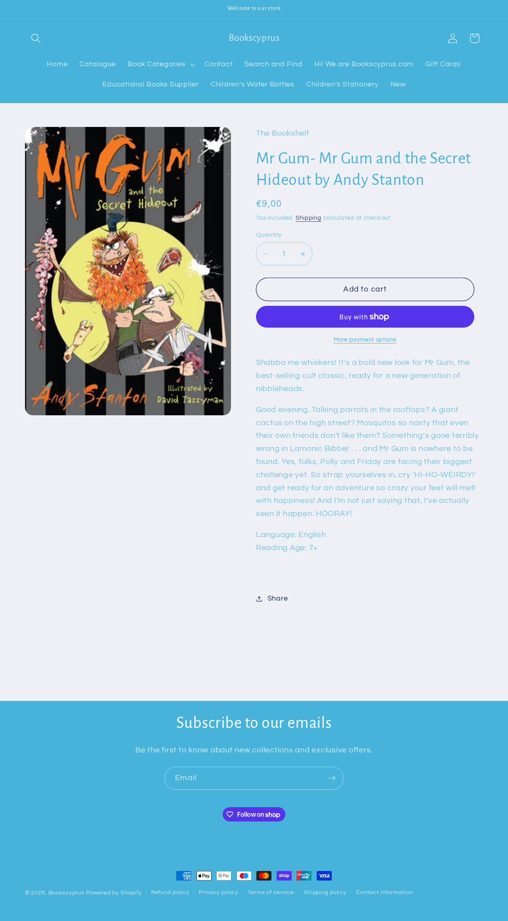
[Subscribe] (332, 778)
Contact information (384, 892)
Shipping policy (325, 892)
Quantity (269, 235)
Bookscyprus (66, 893)
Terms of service (271, 892)
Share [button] (277, 598)
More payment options (365, 340)
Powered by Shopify (114, 893)
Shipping (308, 218)
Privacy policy (218, 892)
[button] (36, 38)
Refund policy (170, 892)
